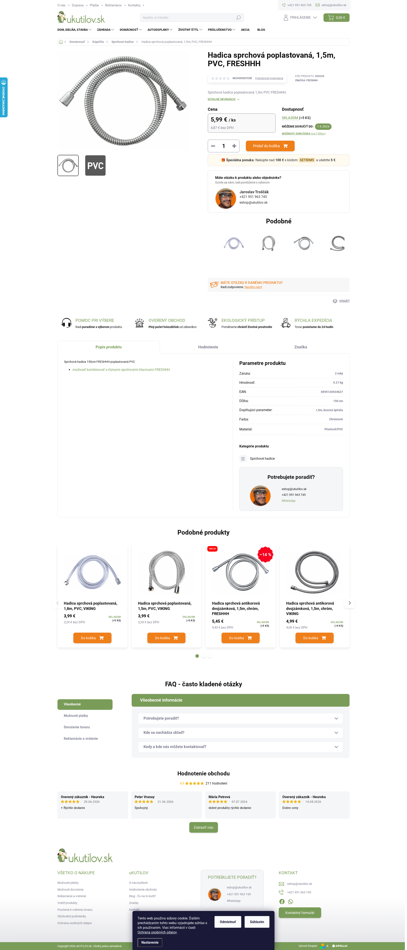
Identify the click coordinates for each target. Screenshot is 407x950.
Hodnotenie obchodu (203, 773)
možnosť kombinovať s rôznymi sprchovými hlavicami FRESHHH (121, 370)
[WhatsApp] (290, 901)
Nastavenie (150, 942)
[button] (197, 656)
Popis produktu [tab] (109, 347)
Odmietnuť (228, 922)
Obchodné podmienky (71, 916)
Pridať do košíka (266, 146)
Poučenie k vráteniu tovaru (74, 909)
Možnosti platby (68, 882)
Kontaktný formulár (299, 913)
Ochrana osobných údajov (157, 932)
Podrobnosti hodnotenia (269, 78)
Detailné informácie (222, 99)
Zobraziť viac (203, 827)
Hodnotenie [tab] (208, 347)
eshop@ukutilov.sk (254, 202)
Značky (134, 903)
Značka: (306, 80)
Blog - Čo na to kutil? (142, 896)
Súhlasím (257, 922)
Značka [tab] (300, 347)
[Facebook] (282, 901)
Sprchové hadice (262, 459)
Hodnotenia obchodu (143, 889)
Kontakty (134, 5)
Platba (94, 5)
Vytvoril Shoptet (307, 945)
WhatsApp (288, 500)
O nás (61, 5)
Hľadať (238, 18)
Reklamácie (113, 5)
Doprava (78, 5)
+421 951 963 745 (253, 197)
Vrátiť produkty (67, 903)
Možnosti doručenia (304, 133)
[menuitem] (74, 29)
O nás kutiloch (138, 882)
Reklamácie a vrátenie (71, 896)
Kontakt (134, 909)
